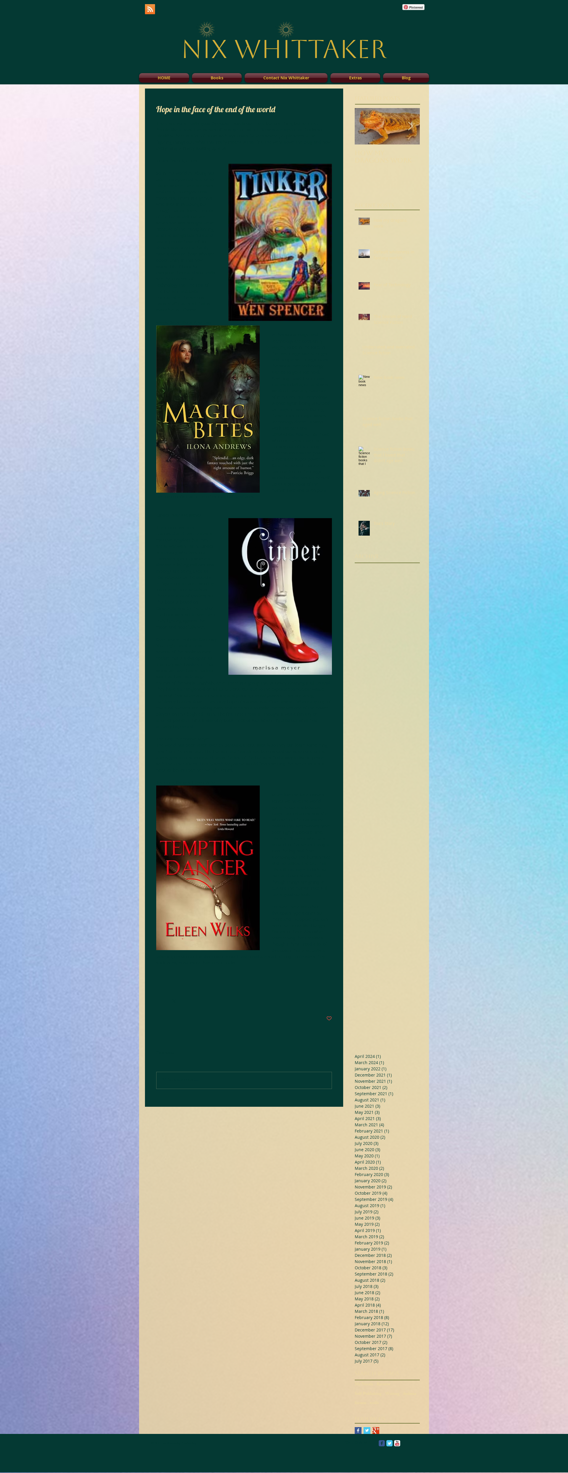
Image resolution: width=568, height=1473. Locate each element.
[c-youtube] (397, 1443)
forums (360, 1403)
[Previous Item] (364, 126)
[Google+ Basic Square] (375, 1430)
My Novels (364, 1385)
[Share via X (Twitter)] (173, 1000)
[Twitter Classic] (389, 1443)
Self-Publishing (368, 1394)
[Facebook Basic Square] (358, 1430)
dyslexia (409, 1394)
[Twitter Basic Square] (367, 1430)
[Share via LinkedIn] (188, 1000)
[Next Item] (410, 126)
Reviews (383, 1385)
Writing (392, 1394)
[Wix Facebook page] (382, 1443)
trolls (374, 1403)
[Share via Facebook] (159, 1000)
